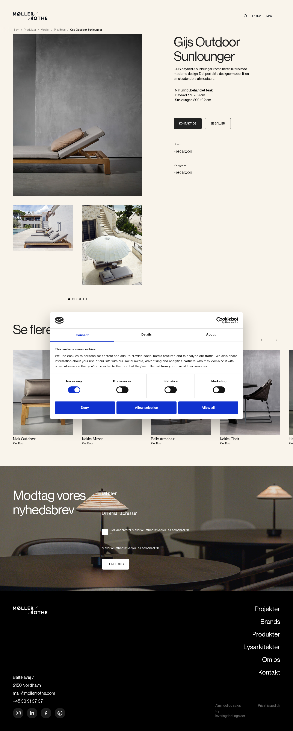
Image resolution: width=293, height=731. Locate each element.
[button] (275, 339)
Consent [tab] (82, 335)
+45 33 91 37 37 (28, 701)
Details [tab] (146, 334)
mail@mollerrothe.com (34, 693)
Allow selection (146, 407)
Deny (85, 407)
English (256, 16)
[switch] (122, 389)
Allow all (208, 407)
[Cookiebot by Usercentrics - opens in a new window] (219, 320)
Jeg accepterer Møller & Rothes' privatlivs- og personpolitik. (149, 532)
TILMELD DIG (115, 564)
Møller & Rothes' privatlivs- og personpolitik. (130, 548)
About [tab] (211, 334)
